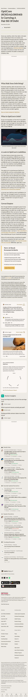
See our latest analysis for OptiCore (10, 112)
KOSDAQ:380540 (18, 48)
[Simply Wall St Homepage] (7, 571)
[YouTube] (7, 578)
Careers (16, 643)
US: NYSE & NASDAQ (5, 613)
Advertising (17, 636)
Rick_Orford (6, 449)
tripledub (6, 458)
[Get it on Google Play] (15, 582)
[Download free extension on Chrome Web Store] (8, 586)
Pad (5, 488)
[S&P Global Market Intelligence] (5, 593)
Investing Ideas (4, 638)
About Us (16, 638)
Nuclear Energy (18, 621)
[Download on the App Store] (5, 582)
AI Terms (3, 691)
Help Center (17, 647)
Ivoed (5, 476)
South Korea (4, 8)
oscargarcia (6, 516)
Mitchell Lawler (7, 410)
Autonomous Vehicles (19, 623)
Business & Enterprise (19, 655)
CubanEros (6, 525)
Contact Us (17, 641)
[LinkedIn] (2, 578)
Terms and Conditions (5, 687)
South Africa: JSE (4, 626)
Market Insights (4, 643)
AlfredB (5, 544)
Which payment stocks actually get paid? (13, 407)
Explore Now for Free (9, 267)
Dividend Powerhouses (19, 616)
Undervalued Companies (20, 613)
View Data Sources (5, 604)
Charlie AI (17, 657)
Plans (16, 633)
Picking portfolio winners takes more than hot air (13, 414)
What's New (3, 646)
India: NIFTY (3, 621)
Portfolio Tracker (4, 633)
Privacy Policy (4, 689)
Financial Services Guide (6, 685)
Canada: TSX (4, 623)
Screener (3, 636)
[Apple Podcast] (12, 578)
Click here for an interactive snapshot (10, 189)
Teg (5, 550)
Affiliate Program (18, 652)
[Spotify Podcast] (9, 578)
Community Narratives (6, 641)
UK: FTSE (3, 616)
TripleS (5, 495)
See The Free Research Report (10, 390)
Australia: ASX (4, 618)
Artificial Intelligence (19, 626)
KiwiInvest (6, 532)
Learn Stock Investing (19, 650)
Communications (12, 8)
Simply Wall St (7, 27)
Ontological (6, 556)
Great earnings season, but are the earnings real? (13, 400)
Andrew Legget (7, 404)
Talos (5, 467)
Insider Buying (18, 618)
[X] (4, 578)
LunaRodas (6, 504)
